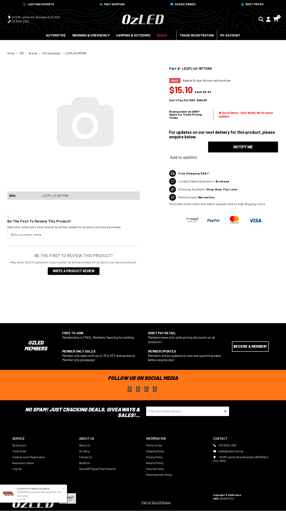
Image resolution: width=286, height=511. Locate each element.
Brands (33, 53)
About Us (84, 445)
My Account (230, 35)
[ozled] (143, 18)
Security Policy (155, 469)
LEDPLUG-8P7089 (75, 53)
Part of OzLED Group (155, 502)
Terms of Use (154, 445)
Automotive (56, 35)
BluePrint (84, 463)
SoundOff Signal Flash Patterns (97, 469)
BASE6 (162, 35)
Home (10, 53)
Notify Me (243, 147)
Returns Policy (154, 463)
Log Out (17, 469)
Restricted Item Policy (159, 474)
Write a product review (25, 234)
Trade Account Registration (28, 457)
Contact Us (85, 457)
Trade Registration (197, 35)
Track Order (19, 451)
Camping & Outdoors (133, 35)
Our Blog (84, 451)
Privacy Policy (154, 457)
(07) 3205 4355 (227, 445)
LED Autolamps (51, 53)
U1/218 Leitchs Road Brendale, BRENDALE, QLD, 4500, (241, 459)
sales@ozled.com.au (230, 451)
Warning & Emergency (91, 35)
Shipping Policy (155, 451)
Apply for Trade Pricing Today (185, 116)
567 (22, 53)
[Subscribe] (224, 411)
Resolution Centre (23, 463)
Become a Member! (250, 346)
